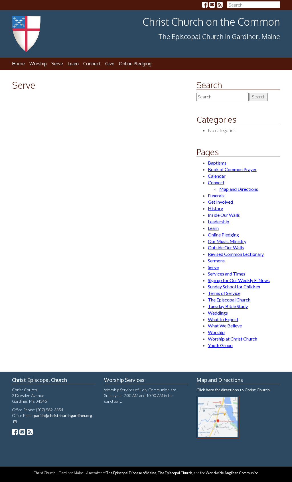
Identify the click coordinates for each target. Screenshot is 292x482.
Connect (92, 63)
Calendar (217, 176)
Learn (73, 63)
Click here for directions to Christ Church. (233, 389)
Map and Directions (238, 189)
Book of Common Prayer (232, 169)
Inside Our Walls (224, 215)
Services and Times (226, 273)
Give (109, 63)
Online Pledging (135, 63)
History (215, 208)
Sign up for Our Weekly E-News (239, 280)
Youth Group (220, 345)
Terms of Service (224, 293)
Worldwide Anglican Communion (232, 473)
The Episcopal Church (229, 299)
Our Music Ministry (227, 241)
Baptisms (217, 162)
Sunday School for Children (234, 286)
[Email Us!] (212, 5)
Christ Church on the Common (211, 21)
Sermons (216, 260)
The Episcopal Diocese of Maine (131, 473)
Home (18, 63)
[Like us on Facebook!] (205, 5)
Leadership (218, 221)
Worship (216, 332)
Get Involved (220, 201)
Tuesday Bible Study (228, 306)
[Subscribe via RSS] (220, 5)
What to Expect (223, 319)
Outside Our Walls (226, 247)
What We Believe (225, 325)
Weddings (218, 312)
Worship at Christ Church (232, 338)
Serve (57, 63)
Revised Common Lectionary (236, 254)
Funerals (216, 195)
